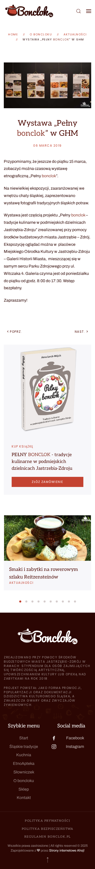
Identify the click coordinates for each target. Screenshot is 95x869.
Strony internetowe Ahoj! (67, 850)
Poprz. (16, 331)
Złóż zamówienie (47, 482)
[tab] (20, 601)
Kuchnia (23, 755)
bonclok (61, 39)
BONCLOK (39, 454)
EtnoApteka (23, 763)
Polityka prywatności (47, 821)
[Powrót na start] (29, 11)
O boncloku (23, 780)
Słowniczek (23, 772)
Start (23, 738)
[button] (78, 11)
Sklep (23, 789)
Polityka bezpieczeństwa (47, 829)
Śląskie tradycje (23, 746)
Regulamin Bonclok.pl (47, 837)
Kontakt (24, 797)
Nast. (80, 331)
